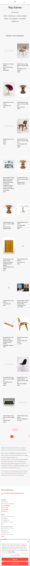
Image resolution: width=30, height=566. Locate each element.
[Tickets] (24, 2)
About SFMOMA (5, 505)
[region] (15, 552)
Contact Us (4, 511)
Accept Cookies (15, 563)
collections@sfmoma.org (7, 459)
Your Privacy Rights (15, 555)
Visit (2, 524)
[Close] (28, 541)
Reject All (15, 559)
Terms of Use (10, 475)
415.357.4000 (4, 509)
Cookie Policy (11, 552)
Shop (2, 536)
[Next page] (28, 436)
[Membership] (21, 2)
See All (15, 429)
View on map (4, 507)
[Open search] (26, 2)
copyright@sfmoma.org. (14, 467)
